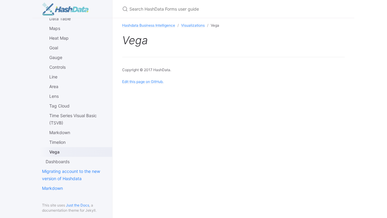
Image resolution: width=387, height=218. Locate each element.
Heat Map (59, 38)
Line (53, 76)
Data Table (60, 18)
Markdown (59, 132)
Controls (57, 67)
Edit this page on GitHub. (143, 81)
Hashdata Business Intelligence (148, 25)
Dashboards (58, 161)
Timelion (57, 142)
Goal (53, 47)
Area (53, 86)
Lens (54, 96)
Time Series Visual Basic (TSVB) (73, 119)
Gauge (55, 57)
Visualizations (193, 25)
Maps (54, 28)
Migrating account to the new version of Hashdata (71, 175)
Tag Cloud (59, 105)
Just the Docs (77, 205)
